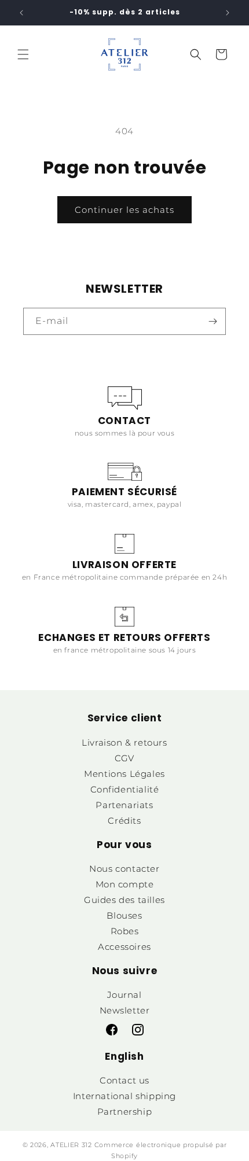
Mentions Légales (124, 773)
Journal (124, 994)
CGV (124, 758)
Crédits (124, 820)
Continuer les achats (124, 209)
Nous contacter (124, 868)
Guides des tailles (124, 899)
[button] (23, 54)
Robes (125, 931)
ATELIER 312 (71, 1145)
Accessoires (124, 946)
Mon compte (125, 884)
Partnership (124, 1111)
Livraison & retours (124, 742)
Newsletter (125, 1010)
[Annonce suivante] (227, 12)
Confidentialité (124, 789)
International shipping (124, 1095)
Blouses (124, 915)
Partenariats (124, 804)
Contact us (124, 1080)
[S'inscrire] (212, 321)
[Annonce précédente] (21, 12)
